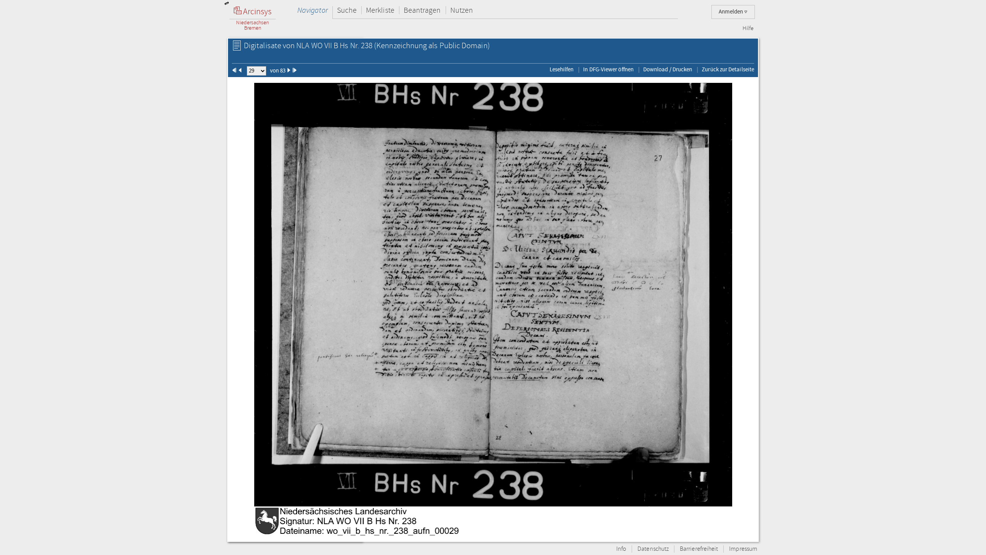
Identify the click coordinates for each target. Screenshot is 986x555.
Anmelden (731, 11)
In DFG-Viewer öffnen (608, 69)
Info (621, 549)
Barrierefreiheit (699, 549)
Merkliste (380, 10)
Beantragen (422, 10)
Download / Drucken (667, 69)
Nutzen (461, 10)
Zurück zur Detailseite (728, 69)
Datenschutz (653, 549)
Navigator (312, 10)
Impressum (743, 549)
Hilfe (748, 28)
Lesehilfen (562, 69)
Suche (347, 10)
